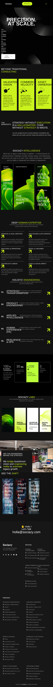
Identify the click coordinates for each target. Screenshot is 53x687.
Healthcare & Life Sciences (40, 234)
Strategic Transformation (17, 292)
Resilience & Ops (13, 341)
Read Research (7, 209)
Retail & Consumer (36, 248)
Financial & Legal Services (12, 234)
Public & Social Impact (37, 263)
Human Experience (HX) (13, 329)
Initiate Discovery (6, 56)
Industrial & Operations (11, 248)
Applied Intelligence (14, 316)
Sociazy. (24, 684)
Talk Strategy (26, 3)
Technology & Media (9, 263)
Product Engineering (14, 304)
